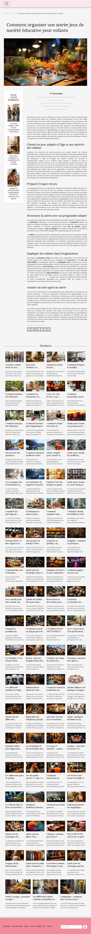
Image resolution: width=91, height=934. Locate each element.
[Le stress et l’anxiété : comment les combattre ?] (56, 738)
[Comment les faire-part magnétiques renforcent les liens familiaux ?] (35, 415)
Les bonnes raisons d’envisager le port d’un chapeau (55, 866)
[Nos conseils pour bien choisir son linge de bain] (14, 591)
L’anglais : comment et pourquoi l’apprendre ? (76, 543)
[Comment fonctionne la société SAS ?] (56, 767)
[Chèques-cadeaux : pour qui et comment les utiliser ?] (56, 826)
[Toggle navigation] (7, 3)
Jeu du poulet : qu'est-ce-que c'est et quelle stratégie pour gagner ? (35, 779)
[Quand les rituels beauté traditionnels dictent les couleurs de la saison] (13, 177)
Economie (6, 926)
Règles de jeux (43, 277)
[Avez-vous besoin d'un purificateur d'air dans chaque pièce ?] (76, 620)
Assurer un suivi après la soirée (56, 109)
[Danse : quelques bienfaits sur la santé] (76, 708)
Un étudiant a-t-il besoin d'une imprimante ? (13, 661)
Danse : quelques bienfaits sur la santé (75, 719)
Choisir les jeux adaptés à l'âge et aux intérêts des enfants (56, 97)
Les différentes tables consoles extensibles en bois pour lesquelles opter (45, 899)
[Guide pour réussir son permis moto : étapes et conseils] (76, 415)
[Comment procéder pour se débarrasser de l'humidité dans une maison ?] (56, 796)
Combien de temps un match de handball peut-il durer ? (55, 662)
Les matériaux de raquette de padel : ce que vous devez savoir (35, 486)
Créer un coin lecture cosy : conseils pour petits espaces (56, 398)
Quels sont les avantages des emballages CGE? (13, 837)
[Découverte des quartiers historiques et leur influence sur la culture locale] (14, 444)
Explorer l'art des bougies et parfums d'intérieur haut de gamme (56, 486)
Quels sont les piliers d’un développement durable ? (33, 838)
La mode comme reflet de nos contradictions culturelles (13, 127)
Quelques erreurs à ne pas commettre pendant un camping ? (56, 574)
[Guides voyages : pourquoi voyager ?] (18, 886)
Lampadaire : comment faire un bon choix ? (71, 898)
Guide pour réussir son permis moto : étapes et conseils (76, 426)
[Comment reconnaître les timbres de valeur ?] (76, 591)
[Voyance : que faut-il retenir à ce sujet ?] (76, 738)
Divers (13, 13)
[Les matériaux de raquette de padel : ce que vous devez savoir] (35, 474)
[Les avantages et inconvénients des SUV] (35, 738)
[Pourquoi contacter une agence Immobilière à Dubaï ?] (76, 650)
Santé (26, 926)
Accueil (6, 13)
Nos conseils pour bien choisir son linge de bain (13, 602)
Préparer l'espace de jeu (56, 100)
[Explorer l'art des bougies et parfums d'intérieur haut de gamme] (56, 474)
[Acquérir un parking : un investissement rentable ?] (56, 532)
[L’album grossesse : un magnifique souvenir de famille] (76, 796)
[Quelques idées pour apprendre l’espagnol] (14, 738)
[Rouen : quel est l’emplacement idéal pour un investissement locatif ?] (35, 650)
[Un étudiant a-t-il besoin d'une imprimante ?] (14, 650)
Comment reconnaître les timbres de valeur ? (76, 602)
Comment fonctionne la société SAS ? (53, 778)
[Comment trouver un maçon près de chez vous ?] (35, 620)
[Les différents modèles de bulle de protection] (14, 679)
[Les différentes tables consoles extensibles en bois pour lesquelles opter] (45, 886)
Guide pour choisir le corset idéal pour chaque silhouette (76, 485)
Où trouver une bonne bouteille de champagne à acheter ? (76, 779)
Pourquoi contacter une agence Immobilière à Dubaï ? (76, 662)
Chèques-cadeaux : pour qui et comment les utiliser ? (56, 838)
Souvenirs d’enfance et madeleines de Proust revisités (14, 160)
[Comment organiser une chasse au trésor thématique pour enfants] (56, 503)
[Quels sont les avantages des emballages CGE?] (14, 826)
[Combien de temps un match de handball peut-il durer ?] (56, 650)
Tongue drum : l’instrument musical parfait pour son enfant (12, 867)
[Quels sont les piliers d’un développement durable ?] (35, 826)
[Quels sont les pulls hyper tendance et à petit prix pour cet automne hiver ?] (35, 855)
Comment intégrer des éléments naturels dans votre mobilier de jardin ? (14, 398)
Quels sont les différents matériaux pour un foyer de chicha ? (14, 720)
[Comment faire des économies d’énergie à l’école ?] (14, 562)
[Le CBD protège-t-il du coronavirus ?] (14, 796)
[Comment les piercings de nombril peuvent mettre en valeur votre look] (14, 503)
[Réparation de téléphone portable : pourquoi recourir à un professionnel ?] (35, 708)
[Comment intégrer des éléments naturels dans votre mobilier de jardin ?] (14, 386)
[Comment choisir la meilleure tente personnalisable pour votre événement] (35, 444)
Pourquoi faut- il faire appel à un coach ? (13, 543)
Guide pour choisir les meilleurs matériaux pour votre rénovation (76, 456)
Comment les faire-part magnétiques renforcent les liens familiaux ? (35, 427)
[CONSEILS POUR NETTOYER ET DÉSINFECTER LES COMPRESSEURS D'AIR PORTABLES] (56, 620)
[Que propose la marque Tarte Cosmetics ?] (35, 532)
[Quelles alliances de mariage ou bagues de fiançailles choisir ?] (76, 679)
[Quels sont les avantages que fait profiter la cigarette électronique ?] (76, 855)
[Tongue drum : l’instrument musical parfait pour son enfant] (14, 855)
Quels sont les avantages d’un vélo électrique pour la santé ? (35, 574)
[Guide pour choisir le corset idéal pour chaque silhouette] (76, 474)
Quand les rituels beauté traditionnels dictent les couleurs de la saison (13, 193)
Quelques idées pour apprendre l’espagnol (12, 749)
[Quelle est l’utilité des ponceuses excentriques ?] (35, 591)
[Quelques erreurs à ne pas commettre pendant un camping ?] (56, 562)
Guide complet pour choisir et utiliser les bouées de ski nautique (55, 456)
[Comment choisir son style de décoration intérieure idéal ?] (56, 415)
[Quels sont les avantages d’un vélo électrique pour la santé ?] (35, 562)
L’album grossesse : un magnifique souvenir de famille (76, 807)
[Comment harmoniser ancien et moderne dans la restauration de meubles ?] (76, 386)
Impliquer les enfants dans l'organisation (56, 106)
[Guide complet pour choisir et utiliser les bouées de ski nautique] (56, 444)
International (17, 926)
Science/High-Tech (37, 926)
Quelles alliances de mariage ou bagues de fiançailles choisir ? (76, 691)
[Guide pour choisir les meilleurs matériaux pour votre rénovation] (76, 444)
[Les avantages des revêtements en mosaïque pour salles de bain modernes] (14, 474)
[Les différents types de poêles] (14, 767)
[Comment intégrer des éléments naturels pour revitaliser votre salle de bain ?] (14, 415)
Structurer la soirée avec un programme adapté (56, 103)
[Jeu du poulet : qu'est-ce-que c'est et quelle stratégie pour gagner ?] (35, 767)
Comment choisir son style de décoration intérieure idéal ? (55, 427)
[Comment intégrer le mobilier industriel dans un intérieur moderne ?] (76, 356)
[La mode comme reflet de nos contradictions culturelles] (13, 112)
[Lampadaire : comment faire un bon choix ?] (73, 886)
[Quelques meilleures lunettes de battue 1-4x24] (35, 796)
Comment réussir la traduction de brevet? (56, 690)
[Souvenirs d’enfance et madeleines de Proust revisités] (13, 145)
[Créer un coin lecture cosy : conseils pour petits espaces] (56, 386)
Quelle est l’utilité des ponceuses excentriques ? (34, 602)
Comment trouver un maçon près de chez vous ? (34, 631)
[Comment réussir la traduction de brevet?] (56, 679)
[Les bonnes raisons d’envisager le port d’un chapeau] (56, 855)
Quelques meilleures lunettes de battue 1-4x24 (35, 807)
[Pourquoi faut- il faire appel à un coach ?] (14, 532)
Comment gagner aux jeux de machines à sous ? (75, 573)
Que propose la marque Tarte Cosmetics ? (33, 543)
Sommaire (57, 93)
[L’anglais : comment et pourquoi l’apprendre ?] (76, 532)
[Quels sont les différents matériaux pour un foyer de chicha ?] (14, 708)
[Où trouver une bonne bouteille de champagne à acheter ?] (76, 767)
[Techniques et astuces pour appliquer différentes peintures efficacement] (35, 503)
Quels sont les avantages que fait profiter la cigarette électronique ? (76, 867)
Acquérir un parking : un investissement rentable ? (53, 544)
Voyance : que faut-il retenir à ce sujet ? (76, 749)
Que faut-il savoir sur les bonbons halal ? (55, 719)
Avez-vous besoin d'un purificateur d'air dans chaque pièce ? (75, 632)
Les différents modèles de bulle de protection (13, 690)
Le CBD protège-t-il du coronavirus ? (14, 806)
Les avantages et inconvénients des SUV (34, 749)
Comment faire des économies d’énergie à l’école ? (14, 573)
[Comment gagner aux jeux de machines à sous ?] (76, 562)
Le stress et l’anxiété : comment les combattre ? (56, 749)
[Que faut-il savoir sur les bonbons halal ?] (56, 708)
